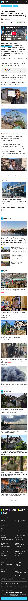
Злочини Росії (4, 551)
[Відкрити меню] (27, 2)
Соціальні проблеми (20, 551)
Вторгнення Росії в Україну (6, 5)
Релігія (16, 549)
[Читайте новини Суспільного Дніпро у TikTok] (17, 584)
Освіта (16, 533)
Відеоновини (4, 555)
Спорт (2, 553)
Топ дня (17, 555)
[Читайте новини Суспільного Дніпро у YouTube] (7, 584)
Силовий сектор (5, 546)
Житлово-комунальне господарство (7, 540)
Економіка (4, 533)
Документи (18, 568)
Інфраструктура (19, 539)
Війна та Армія (21, 5)
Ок (14, 598)
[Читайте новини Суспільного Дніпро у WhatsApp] (12, 584)
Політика (3, 549)
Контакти (3, 562)
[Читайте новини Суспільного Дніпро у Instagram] (4, 584)
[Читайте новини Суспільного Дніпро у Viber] (9, 584)
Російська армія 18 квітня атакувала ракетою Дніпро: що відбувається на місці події (14, 201)
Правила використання (18, 565)
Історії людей (18, 546)
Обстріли (15, 5)
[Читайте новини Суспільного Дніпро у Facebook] (2, 584)
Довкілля (3, 537)
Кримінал (3, 530)
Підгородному (6, 45)
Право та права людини (5, 544)
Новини (3, 520)
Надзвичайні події (20, 535)
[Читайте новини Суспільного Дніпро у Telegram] (15, 584)
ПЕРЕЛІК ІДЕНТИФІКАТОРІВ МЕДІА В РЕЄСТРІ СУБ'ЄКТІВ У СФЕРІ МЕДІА (21, 573)
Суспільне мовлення (6, 564)
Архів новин (18, 562)
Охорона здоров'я (19, 537)
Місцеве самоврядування (19, 544)
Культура (17, 530)
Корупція (17, 528)
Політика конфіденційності (5, 568)
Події (2, 528)
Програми (3, 571)
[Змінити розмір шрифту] (26, 22)
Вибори (3, 535)
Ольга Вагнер (7, 19)
